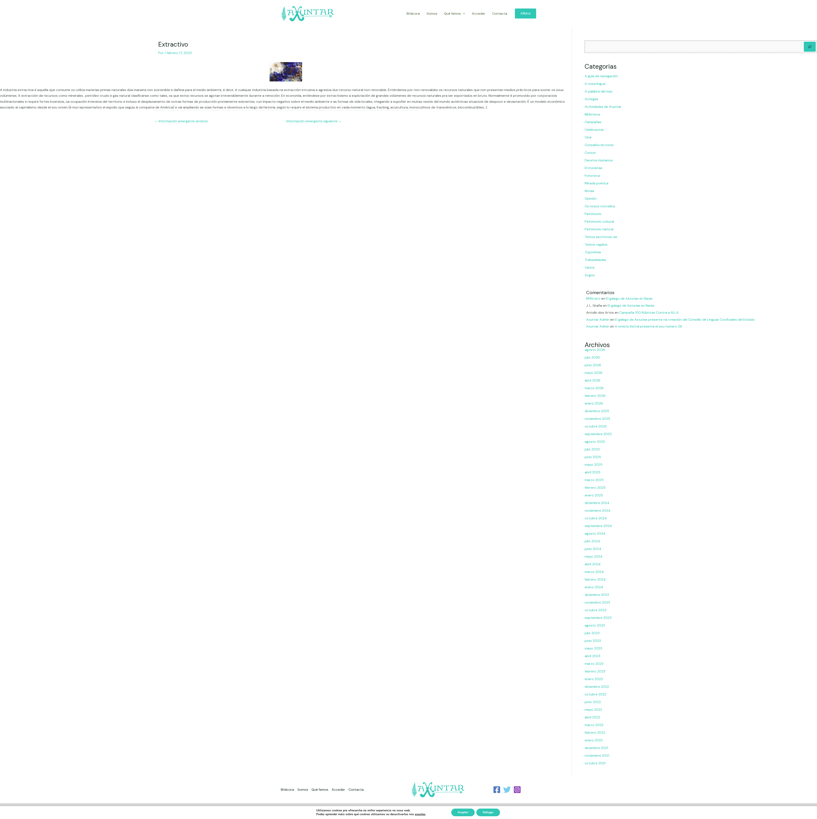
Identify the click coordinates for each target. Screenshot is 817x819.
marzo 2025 (594, 480)
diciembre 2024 (597, 503)
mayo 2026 (593, 372)
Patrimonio (593, 214)
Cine (588, 137)
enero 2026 (594, 403)
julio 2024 (592, 541)
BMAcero (593, 298)
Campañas (593, 122)
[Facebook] (497, 789)
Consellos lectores (599, 145)
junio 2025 (593, 457)
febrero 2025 (595, 487)
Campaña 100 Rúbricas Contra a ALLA (649, 312)
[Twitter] (507, 789)
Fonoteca (592, 175)
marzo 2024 (594, 572)
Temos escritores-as (601, 237)
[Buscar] (810, 47)
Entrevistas (593, 168)
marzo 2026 (594, 388)
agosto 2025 (595, 441)
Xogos (590, 275)
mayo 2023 (593, 648)
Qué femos (452, 13)
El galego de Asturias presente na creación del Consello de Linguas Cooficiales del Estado (685, 319)
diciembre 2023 (597, 595)
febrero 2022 (595, 732)
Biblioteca (592, 114)
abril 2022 (592, 717)
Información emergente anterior (181, 121)
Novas (589, 191)
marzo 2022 (594, 725)
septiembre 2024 (598, 526)
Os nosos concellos (600, 206)
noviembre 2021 (597, 755)
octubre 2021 (595, 763)
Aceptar (463, 812)
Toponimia (593, 252)
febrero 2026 (595, 395)
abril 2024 (593, 564)
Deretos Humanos (599, 160)
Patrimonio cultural (599, 221)
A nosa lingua (595, 83)
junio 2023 (593, 640)
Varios (589, 267)
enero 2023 (594, 679)
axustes (420, 814)
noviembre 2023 (597, 602)
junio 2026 (593, 365)
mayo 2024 (594, 556)
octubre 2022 (595, 694)
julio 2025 (592, 449)
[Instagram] (517, 789)
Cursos (590, 152)
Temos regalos (596, 244)
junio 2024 (593, 549)
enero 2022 (594, 740)
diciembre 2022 (597, 686)
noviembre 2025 (597, 418)
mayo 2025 (593, 464)
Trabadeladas (595, 260)
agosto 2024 (595, 533)
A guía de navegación (601, 76)
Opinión (591, 198)
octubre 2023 (595, 610)
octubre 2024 (596, 518)
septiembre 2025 (598, 434)
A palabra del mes (599, 91)
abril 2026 (592, 380)
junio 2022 (593, 702)
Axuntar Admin (597, 319)
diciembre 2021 (596, 748)
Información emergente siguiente (314, 121)
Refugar (488, 812)
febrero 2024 (595, 579)
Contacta (499, 13)
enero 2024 (594, 587)
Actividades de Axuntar (603, 106)
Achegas (591, 99)
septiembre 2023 (598, 617)
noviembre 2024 (597, 510)
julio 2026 (592, 357)
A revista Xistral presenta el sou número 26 (648, 326)
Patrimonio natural (599, 229)
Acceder (478, 13)
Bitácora (413, 13)
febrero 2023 (595, 671)
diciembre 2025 (597, 411)
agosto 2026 (595, 350)
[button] (463, 13)
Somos (432, 13)
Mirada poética (596, 183)
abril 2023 (592, 656)
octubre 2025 (596, 426)
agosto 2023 (595, 625)
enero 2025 (594, 495)
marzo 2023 (594, 663)
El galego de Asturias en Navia (629, 298)
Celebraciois (594, 129)
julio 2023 (592, 633)
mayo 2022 (593, 709)
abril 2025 (592, 472)
